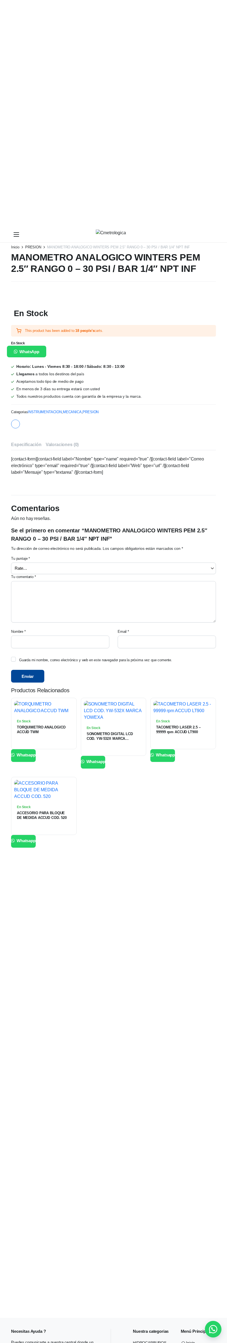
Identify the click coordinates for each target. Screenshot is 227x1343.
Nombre (18, 631)
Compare (70, 717)
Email (123, 631)
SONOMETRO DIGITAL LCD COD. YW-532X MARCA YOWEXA (110, 738)
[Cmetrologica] (119, 235)
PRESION (33, 247)
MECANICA (72, 412)
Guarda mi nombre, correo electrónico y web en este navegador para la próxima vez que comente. (95, 660)
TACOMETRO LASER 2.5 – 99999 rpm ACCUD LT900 (178, 729)
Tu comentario (23, 577)
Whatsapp (26, 755)
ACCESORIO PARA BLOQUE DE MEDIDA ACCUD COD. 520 (42, 815)
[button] (28, 351)
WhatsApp (29, 351)
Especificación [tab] (26, 444)
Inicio (15, 247)
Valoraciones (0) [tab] (62, 444)
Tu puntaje (20, 558)
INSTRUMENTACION (45, 412)
